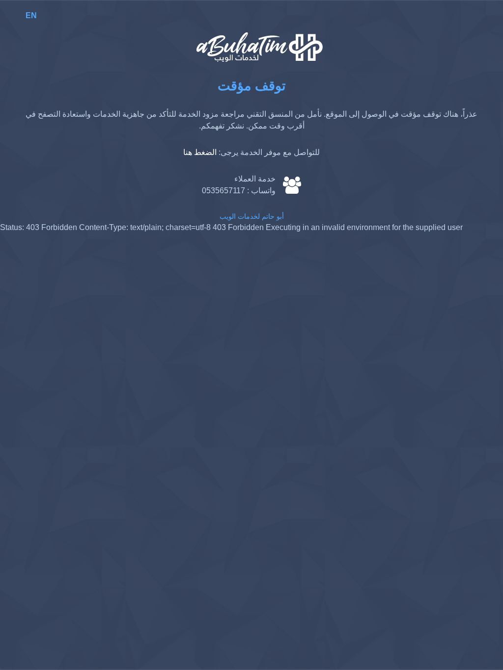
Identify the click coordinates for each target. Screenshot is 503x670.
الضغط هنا (200, 152)
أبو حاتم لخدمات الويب (252, 216)
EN (31, 15)
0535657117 (223, 190)
